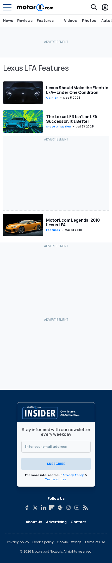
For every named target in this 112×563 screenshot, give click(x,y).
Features (45, 20)
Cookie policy (43, 542)
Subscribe (56, 464)
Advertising (56, 521)
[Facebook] (26, 507)
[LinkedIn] (43, 507)
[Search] (94, 7)
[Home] (35, 7)
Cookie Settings (69, 542)
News (8, 20)
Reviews (25, 20)
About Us (34, 521)
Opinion (52, 98)
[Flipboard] (51, 507)
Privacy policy (18, 542)
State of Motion (58, 127)
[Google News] (60, 507)
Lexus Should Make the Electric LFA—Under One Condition (77, 90)
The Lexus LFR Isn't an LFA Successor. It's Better (71, 119)
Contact (78, 521)
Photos (89, 20)
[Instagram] (68, 507)
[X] (35, 507)
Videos (70, 20)
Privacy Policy (73, 475)
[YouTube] (76, 507)
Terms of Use (55, 479)
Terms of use (95, 542)
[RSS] (85, 507)
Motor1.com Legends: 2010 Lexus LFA (73, 222)
